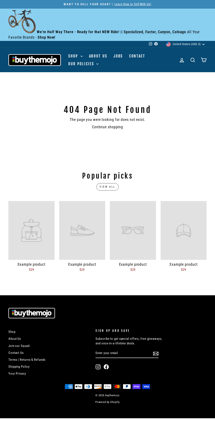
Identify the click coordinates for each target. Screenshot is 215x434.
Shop (74, 56)
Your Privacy (17, 373)
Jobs (118, 56)
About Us (98, 56)
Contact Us (16, 353)
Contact (137, 56)
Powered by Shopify (107, 402)
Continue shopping (107, 127)
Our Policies (81, 63)
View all (107, 186)
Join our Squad (19, 346)
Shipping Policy (19, 367)
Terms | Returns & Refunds (27, 360)
